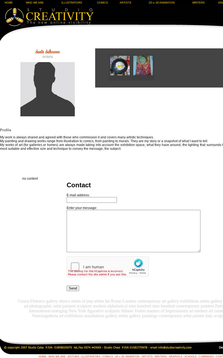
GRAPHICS (175, 356)
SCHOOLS (190, 356)
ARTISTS (125, 2)
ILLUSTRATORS (71, 2)
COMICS (102, 2)
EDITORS (73, 356)
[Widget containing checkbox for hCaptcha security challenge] (108, 266)
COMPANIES (206, 356)
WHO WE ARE (35, 2)
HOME (9, 2)
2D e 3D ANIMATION (162, 2)
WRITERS (198, 2)
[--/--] (120, 80)
